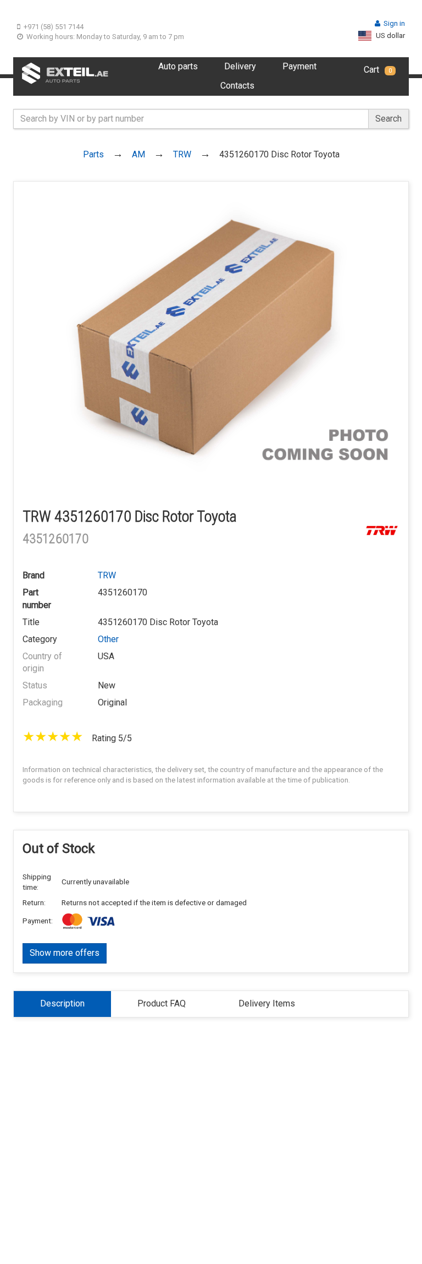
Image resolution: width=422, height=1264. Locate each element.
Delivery (240, 66)
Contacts (237, 85)
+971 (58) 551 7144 (54, 27)
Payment (299, 66)
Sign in (394, 23)
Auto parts (178, 66)
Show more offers (64, 953)
